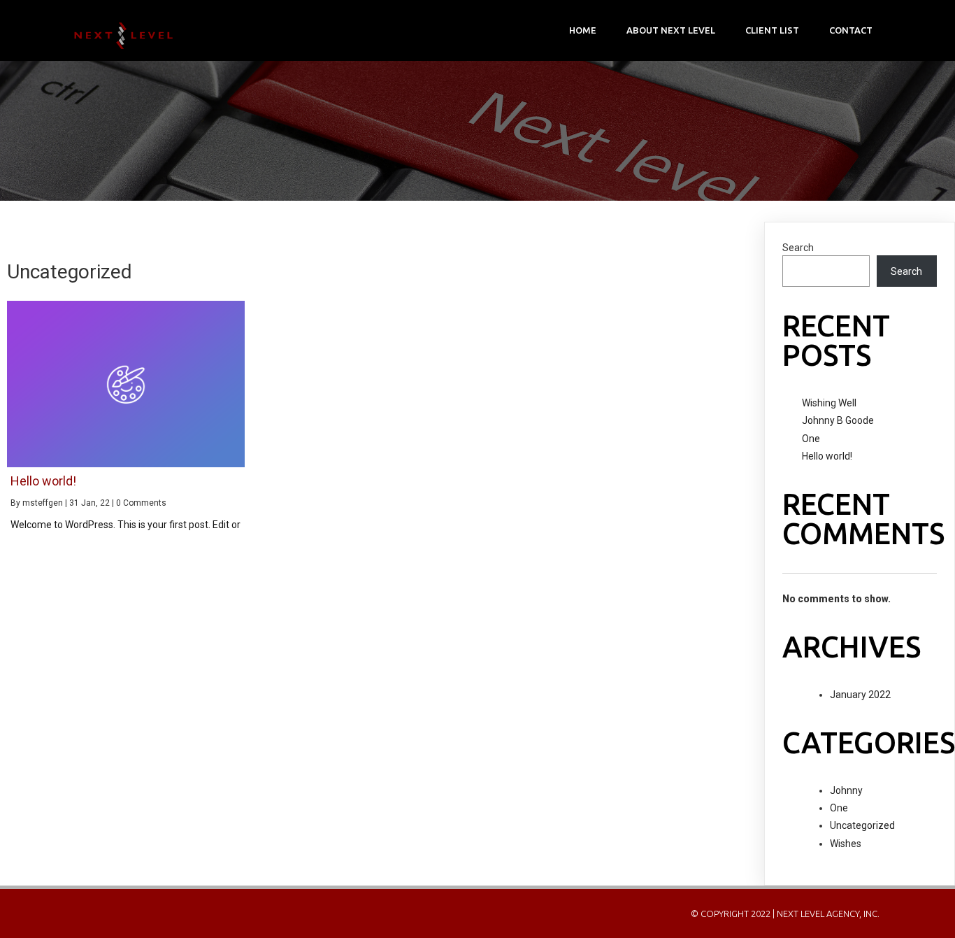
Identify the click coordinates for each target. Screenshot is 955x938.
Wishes (845, 843)
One (811, 438)
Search (798, 247)
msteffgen (42, 503)
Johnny (846, 790)
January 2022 (860, 694)
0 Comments (141, 503)
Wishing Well (829, 402)
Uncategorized (862, 825)
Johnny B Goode (838, 420)
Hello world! (827, 456)
